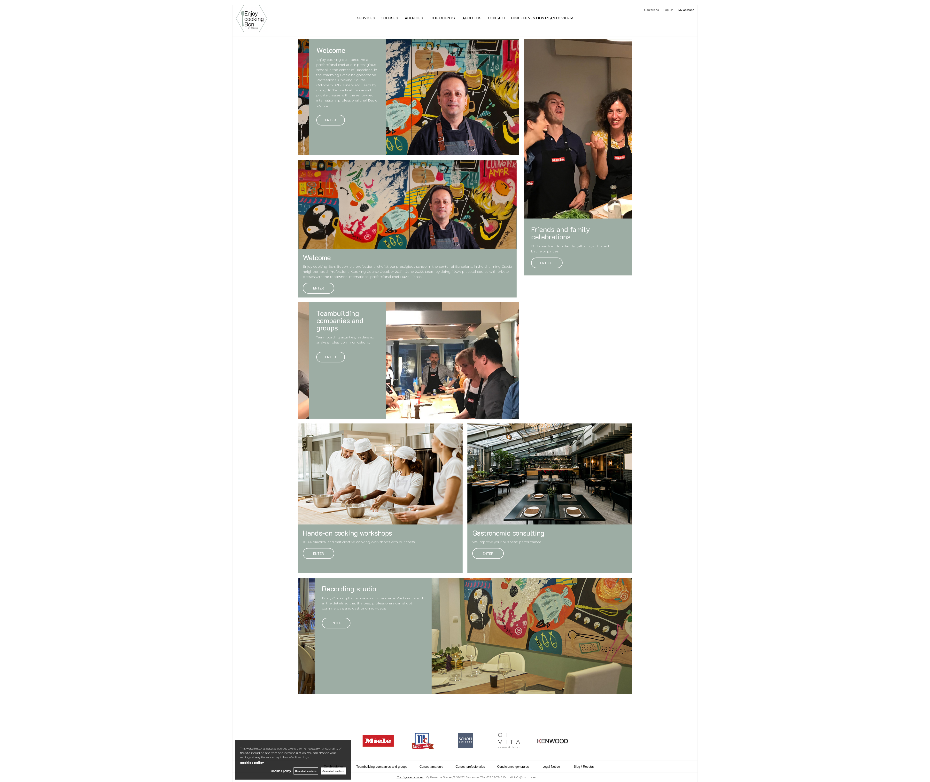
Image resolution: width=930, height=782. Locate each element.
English (669, 10)
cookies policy (252, 763)
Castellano (651, 10)
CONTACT (496, 17)
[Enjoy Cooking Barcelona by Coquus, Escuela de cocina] (251, 29)
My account (686, 10)
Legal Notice (551, 766)
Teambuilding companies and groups (381, 766)
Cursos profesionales (470, 766)
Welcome (317, 257)
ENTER (318, 288)
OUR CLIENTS (442, 17)
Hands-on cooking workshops (347, 533)
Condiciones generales (513, 766)
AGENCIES (414, 17)
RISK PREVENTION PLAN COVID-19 (542, 17)
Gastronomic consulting (508, 533)
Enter (330, 120)
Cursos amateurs (431, 766)
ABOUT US (470, 17)
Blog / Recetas (584, 766)
